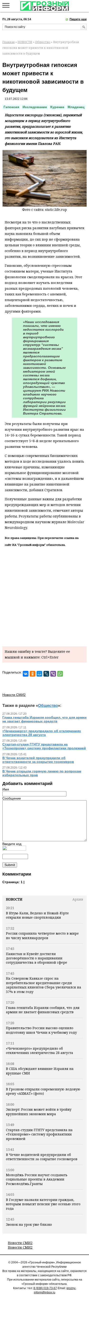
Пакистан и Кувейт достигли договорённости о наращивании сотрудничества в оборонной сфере (36, 958)
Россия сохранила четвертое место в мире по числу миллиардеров (42, 935)
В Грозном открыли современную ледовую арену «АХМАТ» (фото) (43, 1091)
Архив (77, 899)
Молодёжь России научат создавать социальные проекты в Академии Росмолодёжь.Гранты (36, 1179)
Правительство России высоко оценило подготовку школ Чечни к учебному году (41, 1030)
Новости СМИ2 (20, 1243)
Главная (8, 42)
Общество (42, 42)
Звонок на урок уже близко (29, 1224)
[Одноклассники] (32, 674)
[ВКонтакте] (25, 674)
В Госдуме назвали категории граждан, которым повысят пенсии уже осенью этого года (43, 1204)
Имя (5, 789)
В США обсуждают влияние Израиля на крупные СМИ (40, 1070)
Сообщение (11, 798)
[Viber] (53, 674)
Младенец (76, 107)
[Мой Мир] (39, 674)
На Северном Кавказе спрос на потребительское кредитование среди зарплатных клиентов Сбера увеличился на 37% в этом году (43, 985)
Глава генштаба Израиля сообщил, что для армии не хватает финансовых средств (43, 1009)
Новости (14, 899)
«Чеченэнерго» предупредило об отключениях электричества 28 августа (39, 1050)
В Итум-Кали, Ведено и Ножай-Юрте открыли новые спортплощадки (37, 915)
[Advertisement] (44, 595)
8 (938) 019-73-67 (45, 1288)
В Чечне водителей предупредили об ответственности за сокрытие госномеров (41, 1156)
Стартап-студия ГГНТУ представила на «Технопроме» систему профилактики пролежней (39, 1134)
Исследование (35, 107)
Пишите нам (78, 19)
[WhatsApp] (60, 674)
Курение (57, 107)
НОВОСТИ (25, 42)
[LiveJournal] (46, 674)
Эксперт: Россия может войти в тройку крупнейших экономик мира (38, 1111)
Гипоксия (11, 107)
